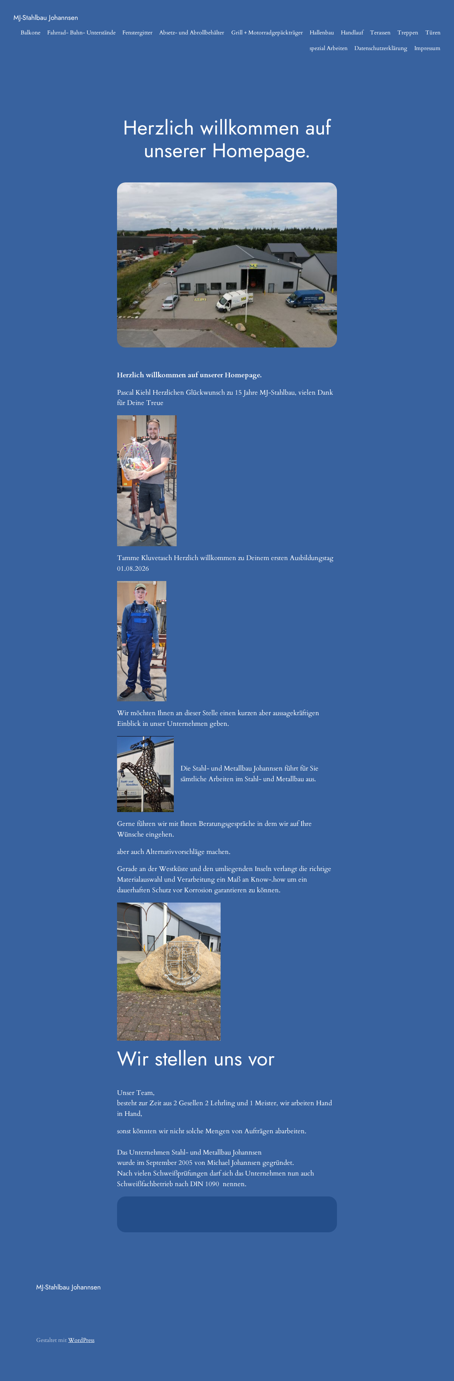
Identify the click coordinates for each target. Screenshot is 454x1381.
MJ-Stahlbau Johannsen (45, 17)
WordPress (81, 1340)
